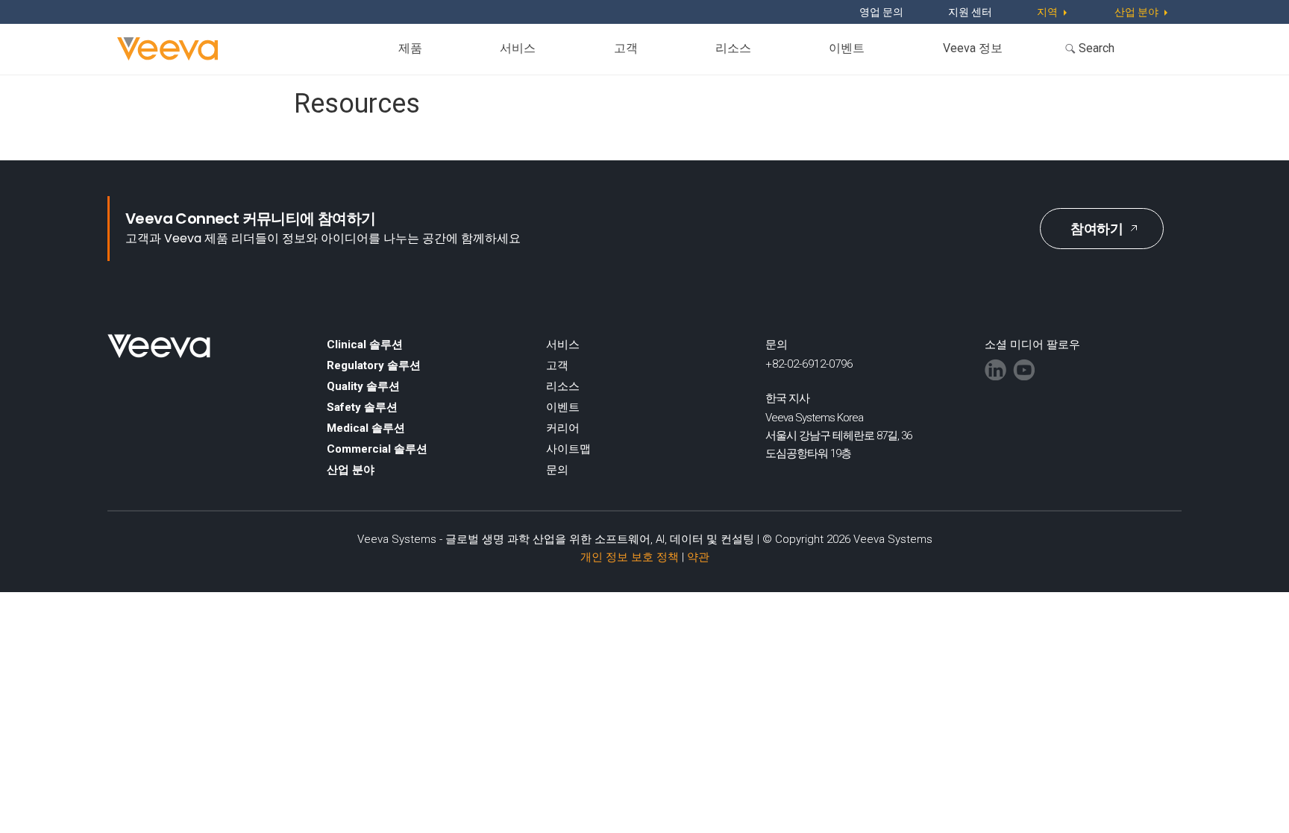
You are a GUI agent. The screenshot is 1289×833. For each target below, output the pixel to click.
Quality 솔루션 (363, 386)
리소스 (733, 48)
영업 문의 (881, 12)
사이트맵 (568, 449)
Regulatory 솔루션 (374, 365)
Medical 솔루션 (366, 428)
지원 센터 (970, 12)
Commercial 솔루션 (377, 449)
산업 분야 (350, 470)
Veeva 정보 (973, 48)
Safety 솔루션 (362, 407)
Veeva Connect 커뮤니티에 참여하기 (250, 218)
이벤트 (847, 48)
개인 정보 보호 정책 (629, 557)
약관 (698, 557)
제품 (410, 48)
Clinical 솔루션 (365, 344)
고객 (626, 48)
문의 (557, 470)
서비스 (518, 48)
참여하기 (1096, 228)
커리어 (563, 428)
